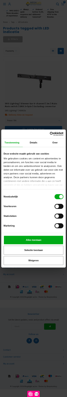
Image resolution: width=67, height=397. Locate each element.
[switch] (59, 206)
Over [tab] (55, 142)
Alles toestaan (33, 240)
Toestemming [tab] (12, 142)
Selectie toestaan (33, 250)
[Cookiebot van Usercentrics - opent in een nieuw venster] (49, 134)
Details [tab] (33, 142)
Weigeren (33, 260)
